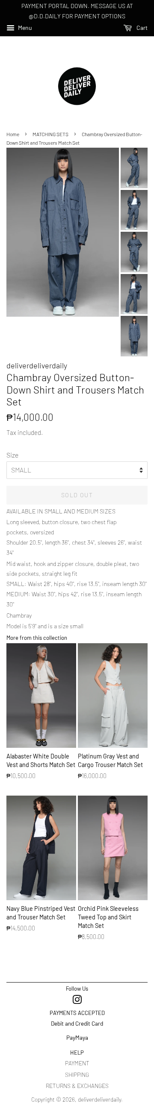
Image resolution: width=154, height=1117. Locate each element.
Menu (24, 27)
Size (12, 455)
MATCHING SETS (50, 134)
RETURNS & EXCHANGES (77, 1085)
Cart (141, 27)
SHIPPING (77, 1074)
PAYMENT (77, 1063)
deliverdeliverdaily (99, 1099)
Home (12, 134)
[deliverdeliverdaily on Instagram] (77, 1001)
